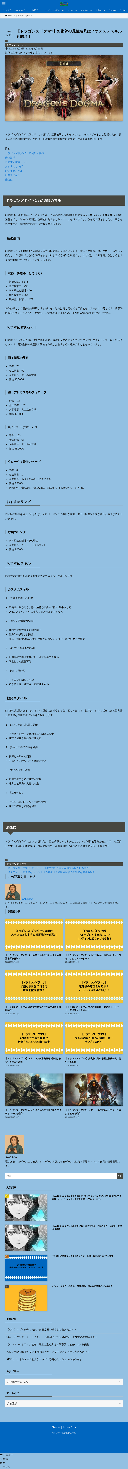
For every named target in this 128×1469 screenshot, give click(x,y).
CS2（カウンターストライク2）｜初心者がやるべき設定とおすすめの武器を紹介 (52, 1337)
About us (56, 1427)
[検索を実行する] (120, 1176)
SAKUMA (27, 898)
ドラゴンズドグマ (16, 44)
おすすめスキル (14, 171)
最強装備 (10, 157)
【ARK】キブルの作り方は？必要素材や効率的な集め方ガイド (41, 1329)
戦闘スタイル (12, 175)
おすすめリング (14, 166)
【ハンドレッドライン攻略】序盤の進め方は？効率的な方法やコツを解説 (47, 1344)
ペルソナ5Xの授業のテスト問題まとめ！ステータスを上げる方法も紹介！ (47, 1352)
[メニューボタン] (3, 4)
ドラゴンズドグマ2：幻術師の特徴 (24, 153)
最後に (9, 179)
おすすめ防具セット (16, 162)
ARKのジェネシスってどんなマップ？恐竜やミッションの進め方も (44, 1359)
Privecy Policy (69, 1427)
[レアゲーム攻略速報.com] (64, 4)
